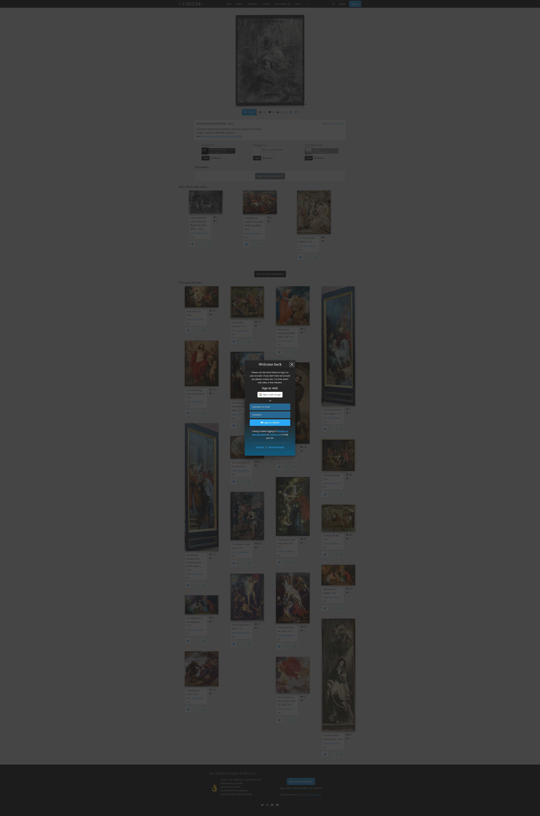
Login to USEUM (271, 422)
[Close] (292, 364)
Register (260, 447)
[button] (270, 394)
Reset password (276, 447)
